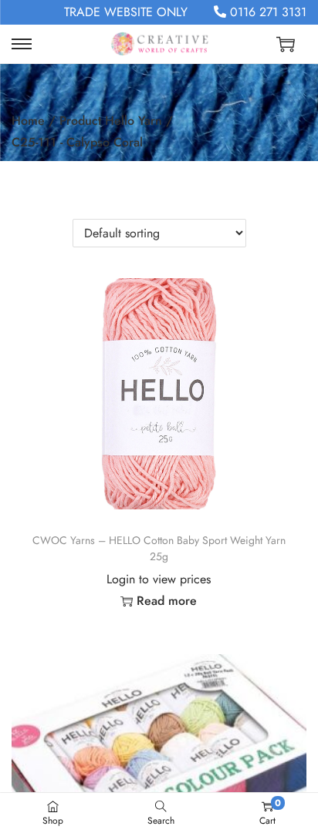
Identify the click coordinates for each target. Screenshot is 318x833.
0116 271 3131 (266, 12)
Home (28, 120)
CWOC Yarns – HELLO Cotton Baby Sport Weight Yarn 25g (159, 548)
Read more (167, 601)
